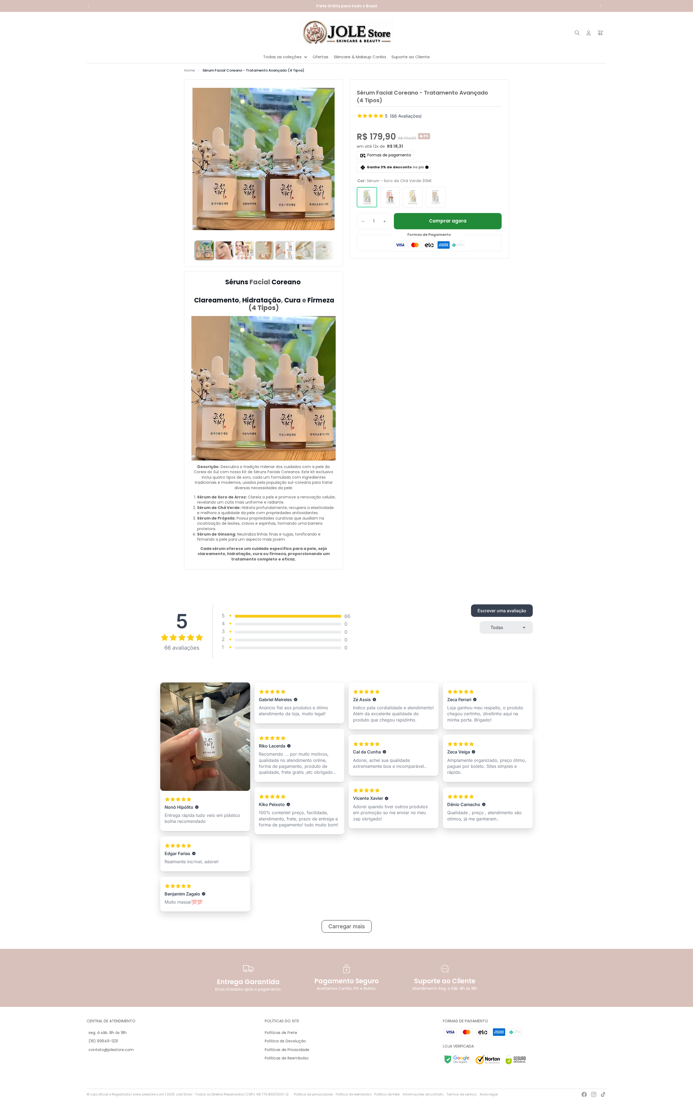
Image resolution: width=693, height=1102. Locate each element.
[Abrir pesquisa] (577, 33)
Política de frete (387, 1094)
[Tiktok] (603, 1094)
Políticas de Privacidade (287, 1049)
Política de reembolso (353, 1094)
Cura (292, 300)
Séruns (237, 282)
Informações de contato (423, 1094)
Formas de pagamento (389, 155)
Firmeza (320, 300)
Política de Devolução (285, 1041)
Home (189, 70)
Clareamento (216, 300)
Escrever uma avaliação (502, 610)
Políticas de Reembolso (287, 1058)
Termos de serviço (461, 1094)
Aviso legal (489, 1094)
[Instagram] (593, 1094)
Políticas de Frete (281, 1032)
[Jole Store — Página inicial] (346, 33)
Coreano (286, 282)
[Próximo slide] (600, 6)
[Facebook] (584, 1094)
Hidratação (261, 300)
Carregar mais (346, 926)
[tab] (204, 250)
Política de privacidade (313, 1094)
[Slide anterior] (88, 6)
